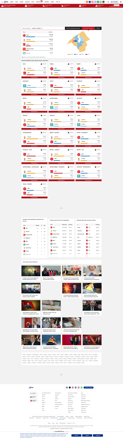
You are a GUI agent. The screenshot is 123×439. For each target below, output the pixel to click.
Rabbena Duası (71, 417)
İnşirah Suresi (86, 416)
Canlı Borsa (70, 394)
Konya (61, 358)
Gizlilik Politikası (63, 423)
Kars (32, 358)
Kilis (74, 362)
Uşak (84, 360)
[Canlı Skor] (95, 2)
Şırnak (48, 362)
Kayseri (42, 358)
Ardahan (57, 362)
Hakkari (83, 356)
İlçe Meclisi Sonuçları (88, 28)
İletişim (49, 423)
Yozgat (90, 360)
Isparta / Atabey (36, 28)
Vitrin (56, 400)
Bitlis (79, 354)
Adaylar (98, 28)
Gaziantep (67, 356)
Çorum (28, 356)
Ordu (33, 360)
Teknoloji (56, 394)
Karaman (34, 362)
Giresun (72, 356)
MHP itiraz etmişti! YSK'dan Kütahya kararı (49, 313)
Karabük (70, 362)
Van (87, 360)
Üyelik (57, 423)
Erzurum (56, 356)
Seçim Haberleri (58, 402)
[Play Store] (33, 393)
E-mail (56, 408)
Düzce (83, 362)
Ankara (49, 354)
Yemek (43, 398)
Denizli (33, 356)
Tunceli (74, 360)
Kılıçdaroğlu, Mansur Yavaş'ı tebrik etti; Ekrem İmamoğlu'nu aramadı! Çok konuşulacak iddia (71, 348)
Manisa (74, 358)
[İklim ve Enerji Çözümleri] (103, 2)
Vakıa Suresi (38, 417)
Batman (44, 362)
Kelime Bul (83, 394)
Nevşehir (25, 360)
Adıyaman (29, 354)
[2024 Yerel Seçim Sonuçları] (2, 6)
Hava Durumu (71, 410)
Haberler (43, 394)
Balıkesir (67, 354)
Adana (24, 354)
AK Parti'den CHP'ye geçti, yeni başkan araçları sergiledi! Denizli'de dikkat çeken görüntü (30, 297)
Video (43, 410)
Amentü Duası (79, 417)
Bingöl (75, 354)
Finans (43, 396)
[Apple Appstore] (33, 397)
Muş (95, 358)
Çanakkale (95, 354)
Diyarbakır (38, 356)
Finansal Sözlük (71, 396)
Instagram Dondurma (85, 404)
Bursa (90, 354)
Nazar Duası (83, 412)
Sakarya (40, 360)
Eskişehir (62, 356)
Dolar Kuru (70, 404)
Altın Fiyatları (70, 402)
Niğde (29, 360)
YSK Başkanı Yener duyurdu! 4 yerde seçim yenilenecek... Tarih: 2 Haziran (92, 314)
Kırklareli (47, 358)
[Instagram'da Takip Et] (73, 388)
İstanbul (24, 358)
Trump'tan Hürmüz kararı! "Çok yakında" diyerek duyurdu (43, 416)
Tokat (65, 360)
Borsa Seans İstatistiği (72, 392)
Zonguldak (95, 360)
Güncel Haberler (60, 416)
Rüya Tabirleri (71, 408)
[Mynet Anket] (89, 2)
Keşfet (69, 412)
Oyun (82, 392)
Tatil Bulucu (83, 398)
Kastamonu (37, 358)
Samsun (45, 360)
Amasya (45, 354)
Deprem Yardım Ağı (88, 417)
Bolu (82, 354)
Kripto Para (70, 400)
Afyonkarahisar (36, 354)
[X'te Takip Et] (70, 388)
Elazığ (47, 356)
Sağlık (56, 396)
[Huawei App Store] (33, 400)
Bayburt (29, 362)
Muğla (91, 358)
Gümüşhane (78, 356)
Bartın (53, 362)
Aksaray (24, 362)
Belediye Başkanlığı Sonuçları (73, 28)
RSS (74, 423)
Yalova (65, 362)
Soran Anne (83, 396)
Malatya (70, 358)
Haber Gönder (89, 387)
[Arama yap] (108, 2)
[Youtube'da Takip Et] (79, 388)
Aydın (62, 354)
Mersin (96, 356)
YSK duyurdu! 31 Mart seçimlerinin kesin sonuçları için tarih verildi (91, 279)
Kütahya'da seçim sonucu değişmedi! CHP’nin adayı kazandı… (49, 331)
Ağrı (41, 354)
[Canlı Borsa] (100, 2)
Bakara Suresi (46, 417)
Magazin (43, 402)
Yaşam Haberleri (78, 416)
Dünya (72, 416)
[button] (105, 2)
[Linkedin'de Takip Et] (76, 388)
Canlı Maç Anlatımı (59, 404)
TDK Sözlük (83, 408)
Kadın (43, 400)
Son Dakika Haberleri (46, 392)
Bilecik (71, 354)
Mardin (87, 358)
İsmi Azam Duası (63, 417)
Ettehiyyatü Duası (54, 417)
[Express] (87, 2)
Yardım (53, 423)
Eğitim (43, 406)
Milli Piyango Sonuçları (85, 400)
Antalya (54, 354)
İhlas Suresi (31, 417)
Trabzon (69, 360)
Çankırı (24, 356)
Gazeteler (57, 406)
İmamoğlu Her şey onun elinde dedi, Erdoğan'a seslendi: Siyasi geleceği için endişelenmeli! (30, 331)
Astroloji (56, 398)
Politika (67, 416)
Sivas (57, 360)
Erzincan (51, 356)
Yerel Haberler (58, 392)
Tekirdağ (61, 360)
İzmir (29, 358)
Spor (43, 408)
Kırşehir (52, 358)
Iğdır (61, 362)
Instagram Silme (84, 406)
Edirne (43, 356)
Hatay (88, 356)
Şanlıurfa (79, 360)
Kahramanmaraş (81, 358)
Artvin (58, 354)
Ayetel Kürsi (83, 410)
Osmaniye (78, 362)
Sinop (53, 360)
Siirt (49, 360)
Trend (43, 404)
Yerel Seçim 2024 (60, 419)
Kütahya (65, 358)
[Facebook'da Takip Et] (67, 388)
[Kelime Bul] (98, 2)
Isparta (92, 356)
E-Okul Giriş (83, 402)
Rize (36, 360)
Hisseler (69, 398)
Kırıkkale (39, 362)
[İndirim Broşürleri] (92, 2)
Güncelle (117, 5)
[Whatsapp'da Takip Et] (82, 388)
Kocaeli (56, 358)
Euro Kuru (70, 406)
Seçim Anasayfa (27, 28)
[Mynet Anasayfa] (6, 1)
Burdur (86, 354)
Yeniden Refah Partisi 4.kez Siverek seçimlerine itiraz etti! (91, 296)
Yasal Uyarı (69, 423)
